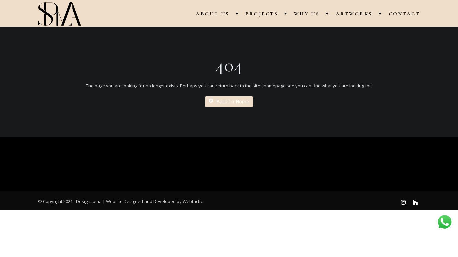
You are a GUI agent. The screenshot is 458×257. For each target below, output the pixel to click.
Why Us (307, 14)
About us (212, 14)
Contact (404, 14)
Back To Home (232, 101)
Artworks (354, 14)
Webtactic (193, 201)
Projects (261, 14)
